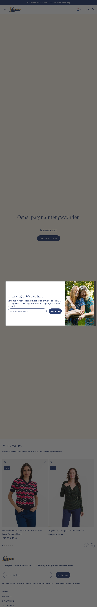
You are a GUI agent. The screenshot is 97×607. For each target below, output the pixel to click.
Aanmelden (55, 311)
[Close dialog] (86, 287)
